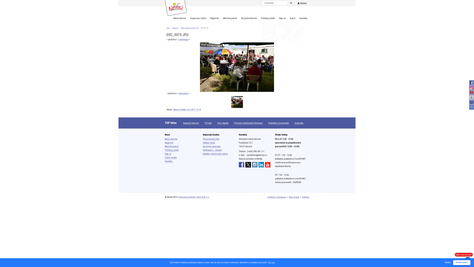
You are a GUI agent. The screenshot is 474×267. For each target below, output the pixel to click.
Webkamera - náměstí (212, 150)
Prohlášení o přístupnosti (276, 197)
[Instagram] (471, 87)
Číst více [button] (271, 262)
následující (183, 39)
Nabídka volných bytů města (215, 154)
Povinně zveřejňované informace (248, 123)
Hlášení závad (209, 142)
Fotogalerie (175, 28)
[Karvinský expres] (471, 102)
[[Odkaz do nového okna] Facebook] (241, 164)
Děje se (168, 154)
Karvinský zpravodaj (211, 146)
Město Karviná (171, 139)
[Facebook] (471, 82)
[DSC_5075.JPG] (237, 67)
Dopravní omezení (191, 123)
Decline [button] (448, 262)
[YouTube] (471, 92)
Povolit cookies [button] (462, 262)
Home (168, 28)
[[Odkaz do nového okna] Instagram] (254, 164)
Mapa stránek (294, 197)
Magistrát (169, 142)
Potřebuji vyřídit (172, 150)
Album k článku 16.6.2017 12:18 (189, 28)
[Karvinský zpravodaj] (471, 97)
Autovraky (299, 123)
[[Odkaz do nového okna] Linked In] (261, 164)
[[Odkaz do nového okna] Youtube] (268, 164)
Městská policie (172, 146)
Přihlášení (303, 3)
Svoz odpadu (223, 123)
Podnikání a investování (278, 123)
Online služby (171, 157)
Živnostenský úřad (211, 139)
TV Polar (208, 123)
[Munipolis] (471, 107)
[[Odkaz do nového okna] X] (248, 164)
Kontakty (169, 161)
